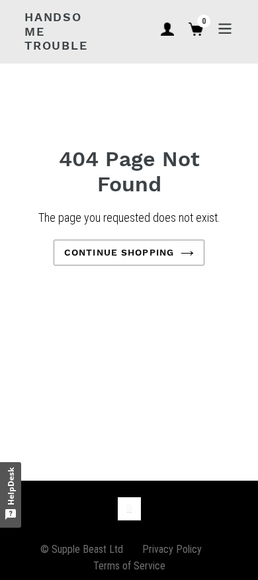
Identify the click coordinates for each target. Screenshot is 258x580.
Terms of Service (129, 565)
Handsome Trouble (56, 31)
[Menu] (224, 27)
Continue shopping (119, 252)
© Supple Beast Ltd (81, 549)
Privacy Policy (172, 549)
